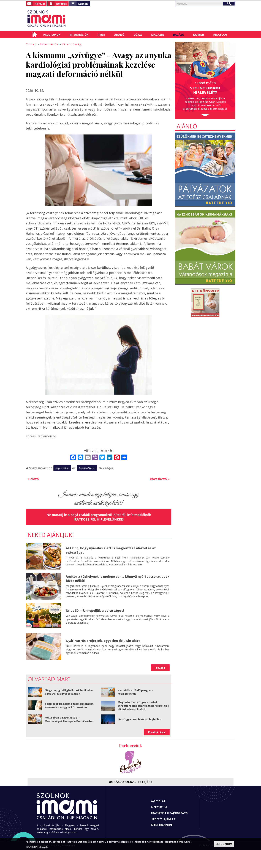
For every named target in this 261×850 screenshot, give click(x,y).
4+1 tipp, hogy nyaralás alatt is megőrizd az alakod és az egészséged (111, 550)
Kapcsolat (158, 801)
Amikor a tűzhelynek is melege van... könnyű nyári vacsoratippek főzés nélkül (117, 578)
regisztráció (62, 468)
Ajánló (119, 34)
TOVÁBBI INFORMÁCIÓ (37, 847)
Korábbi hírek (156, 732)
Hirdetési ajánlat (163, 819)
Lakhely (83, 3)
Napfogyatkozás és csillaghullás (139, 719)
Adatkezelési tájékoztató (169, 813)
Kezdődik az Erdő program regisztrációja (135, 691)
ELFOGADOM (224, 844)
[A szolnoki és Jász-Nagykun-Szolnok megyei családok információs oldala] (58, 18)
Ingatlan (220, 34)
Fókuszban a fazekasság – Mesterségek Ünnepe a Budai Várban (69, 719)
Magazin (157, 34)
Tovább (160, 667)
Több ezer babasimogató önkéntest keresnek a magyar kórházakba (69, 705)
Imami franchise (162, 825)
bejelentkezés (87, 468)
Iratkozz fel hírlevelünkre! (99, 519)
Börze (138, 34)
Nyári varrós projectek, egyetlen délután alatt (103, 641)
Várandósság (71, 44)
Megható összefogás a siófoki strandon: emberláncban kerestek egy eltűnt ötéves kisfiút (143, 705)
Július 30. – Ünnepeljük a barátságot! (95, 610)
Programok (51, 34)
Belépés (61, 3)
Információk (78, 34)
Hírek (101, 34)
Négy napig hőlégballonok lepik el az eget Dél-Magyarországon (69, 691)
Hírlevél (40, 3)
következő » (160, 479)
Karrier (198, 34)
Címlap (34, 34)
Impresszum (159, 807)
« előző (33, 479)
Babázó (178, 34)
